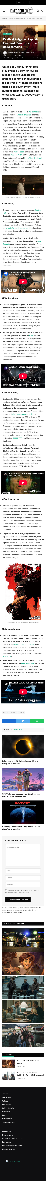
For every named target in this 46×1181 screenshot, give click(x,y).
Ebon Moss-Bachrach (33, 158)
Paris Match (33, 112)
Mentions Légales (8, 1149)
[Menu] (4, 10)
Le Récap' (7, 34)
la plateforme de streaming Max (19, 228)
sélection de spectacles (24, 644)
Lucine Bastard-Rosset (16, 52)
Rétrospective (7, 1119)
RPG (31, 336)
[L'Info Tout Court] (22, 11)
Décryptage (6, 1104)
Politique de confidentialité (12, 1146)
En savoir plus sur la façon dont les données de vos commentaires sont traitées (21, 910)
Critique (5, 1101)
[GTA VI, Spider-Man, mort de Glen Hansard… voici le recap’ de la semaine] (23, 779)
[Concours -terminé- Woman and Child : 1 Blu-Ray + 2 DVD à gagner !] (8, 1076)
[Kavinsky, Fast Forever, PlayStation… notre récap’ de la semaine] (23, 812)
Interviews (6, 1112)
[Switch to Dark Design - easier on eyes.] (42, 11)
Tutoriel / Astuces (8, 1122)
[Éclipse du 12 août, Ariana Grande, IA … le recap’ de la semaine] (23, 746)
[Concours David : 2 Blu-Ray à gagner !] (8, 1064)
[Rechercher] (38, 10)
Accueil (4, 18)
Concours (8, 1054)
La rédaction (6, 1131)
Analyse (5, 1094)
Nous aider (23, 2)
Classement (6, 1097)
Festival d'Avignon (9, 712)
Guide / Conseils (8, 1108)
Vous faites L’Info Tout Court (12, 1138)
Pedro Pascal (19, 152)
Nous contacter (8, 1135)
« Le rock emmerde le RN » (23, 414)
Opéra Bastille (27, 663)
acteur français (24, 115)
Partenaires (6, 1142)
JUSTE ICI (7, 656)
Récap (4, 1115)
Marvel (21, 712)
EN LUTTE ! (18, 438)
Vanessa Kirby (17, 155)
